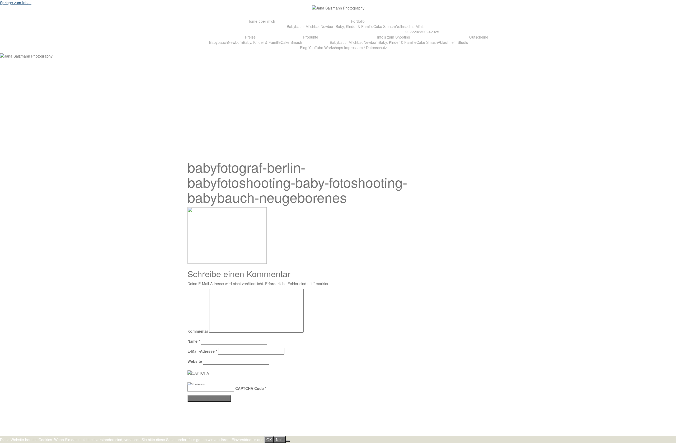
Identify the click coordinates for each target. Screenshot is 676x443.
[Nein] (288, 441)
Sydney (265, 433)
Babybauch (296, 26)
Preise (250, 37)
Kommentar (197, 331)
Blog (303, 47)
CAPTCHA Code (249, 388)
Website (194, 361)
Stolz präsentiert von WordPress (214, 433)
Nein (280, 439)
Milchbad (313, 26)
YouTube (315, 47)
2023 (418, 31)
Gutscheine (478, 37)
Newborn (328, 26)
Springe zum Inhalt (15, 2)
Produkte (310, 37)
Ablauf (443, 42)
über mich (267, 21)
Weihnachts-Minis (409, 26)
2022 (409, 31)
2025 (435, 31)
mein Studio (458, 42)
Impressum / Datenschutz (365, 47)
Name (193, 341)
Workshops (333, 47)
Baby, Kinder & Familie (354, 26)
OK (269, 439)
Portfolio (358, 21)
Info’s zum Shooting (393, 37)
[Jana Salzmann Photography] (338, 9)
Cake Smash (384, 26)
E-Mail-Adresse (202, 351)
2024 (426, 31)
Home (252, 21)
